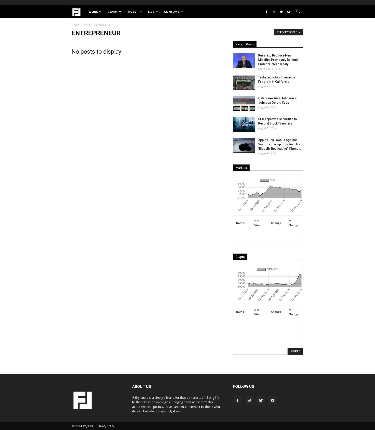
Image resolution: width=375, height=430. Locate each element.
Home (75, 25)
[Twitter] (281, 11)
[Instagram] (274, 11)
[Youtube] (288, 11)
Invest (132, 12)
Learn (113, 12)
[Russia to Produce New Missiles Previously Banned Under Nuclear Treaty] (244, 60)
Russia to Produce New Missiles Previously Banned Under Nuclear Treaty (278, 60)
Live (151, 12)
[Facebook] (266, 11)
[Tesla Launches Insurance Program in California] (244, 82)
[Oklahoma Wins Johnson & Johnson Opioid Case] (244, 103)
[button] (298, 12)
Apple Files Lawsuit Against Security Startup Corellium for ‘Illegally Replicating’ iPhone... (279, 144)
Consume (171, 12)
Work (93, 12)
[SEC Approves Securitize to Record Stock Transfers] (244, 124)
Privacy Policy (106, 426)
